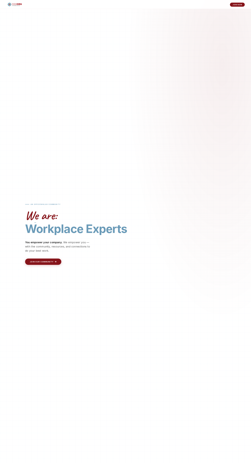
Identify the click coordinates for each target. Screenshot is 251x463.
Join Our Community (41, 262)
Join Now (237, 5)
